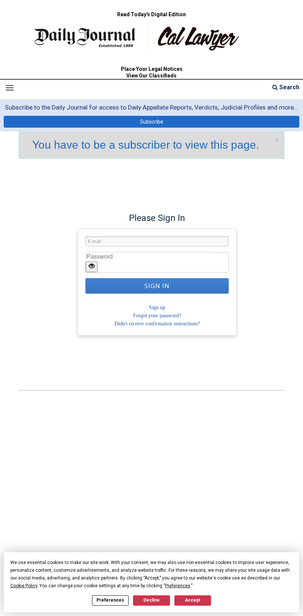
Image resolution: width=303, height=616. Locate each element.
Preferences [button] (177, 585)
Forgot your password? (157, 315)
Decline (151, 600)
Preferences (110, 600)
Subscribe (151, 122)
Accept (192, 600)
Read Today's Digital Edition (151, 14)
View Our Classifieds (151, 76)
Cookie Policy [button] (23, 585)
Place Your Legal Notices (152, 69)
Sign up (157, 307)
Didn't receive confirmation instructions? (157, 323)
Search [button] (288, 87)
